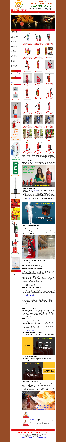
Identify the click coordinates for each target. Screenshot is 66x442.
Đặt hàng (26, 43)
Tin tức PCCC (31, 12)
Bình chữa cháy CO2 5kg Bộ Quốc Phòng (38, 140)
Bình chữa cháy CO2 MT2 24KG (29, 330)
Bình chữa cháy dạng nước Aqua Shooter (49, 44)
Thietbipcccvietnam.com (33, 437)
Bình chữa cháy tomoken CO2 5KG (27, 113)
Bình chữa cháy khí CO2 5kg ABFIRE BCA (49, 153)
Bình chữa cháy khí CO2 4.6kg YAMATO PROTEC (38, 44)
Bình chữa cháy (32, 419)
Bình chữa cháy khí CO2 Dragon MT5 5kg (38, 86)
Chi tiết (29, 43)
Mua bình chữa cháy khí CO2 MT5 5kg (27, 58)
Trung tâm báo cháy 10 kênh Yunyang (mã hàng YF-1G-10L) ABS (15, 93)
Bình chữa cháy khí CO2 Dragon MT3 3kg (27, 86)
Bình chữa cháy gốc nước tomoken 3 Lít (27, 127)
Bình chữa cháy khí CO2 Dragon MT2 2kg (49, 71)
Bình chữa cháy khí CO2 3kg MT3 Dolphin (27, 153)
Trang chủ (14, 12)
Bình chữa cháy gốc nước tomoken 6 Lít (38, 127)
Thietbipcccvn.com (25, 437)
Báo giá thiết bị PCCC (47, 12)
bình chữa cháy (29, 198)
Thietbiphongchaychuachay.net (42, 437)
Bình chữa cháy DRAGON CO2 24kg (49, 113)
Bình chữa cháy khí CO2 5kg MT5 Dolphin (38, 153)
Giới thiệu (25, 12)
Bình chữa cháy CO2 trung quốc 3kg (38, 58)
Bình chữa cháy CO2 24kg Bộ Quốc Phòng (49, 140)
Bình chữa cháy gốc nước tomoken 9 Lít (49, 127)
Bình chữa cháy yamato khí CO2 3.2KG (30, 283)
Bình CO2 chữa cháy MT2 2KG (38, 98)
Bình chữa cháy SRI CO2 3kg (49, 98)
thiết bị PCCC (33, 162)
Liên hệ (53, 12)
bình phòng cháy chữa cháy (34, 190)
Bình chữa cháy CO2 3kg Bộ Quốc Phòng (27, 140)
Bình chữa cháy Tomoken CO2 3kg (38, 113)
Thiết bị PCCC (20, 12)
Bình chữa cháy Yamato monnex (49, 84)
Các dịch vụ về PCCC (38, 12)
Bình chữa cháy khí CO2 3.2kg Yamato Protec (27, 44)
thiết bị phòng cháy (34, 154)
